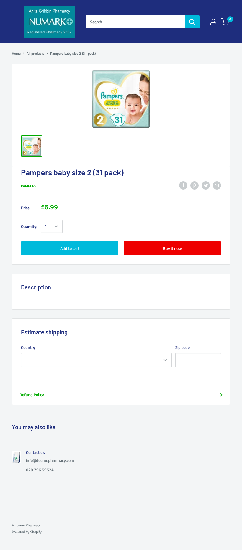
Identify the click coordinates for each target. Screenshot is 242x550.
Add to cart (69, 248)
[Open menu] (15, 22)
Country (28, 347)
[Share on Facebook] (183, 185)
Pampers (28, 186)
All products (35, 53)
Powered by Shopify (27, 532)
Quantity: (29, 226)
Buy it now (172, 248)
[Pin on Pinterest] (194, 185)
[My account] (213, 22)
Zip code (182, 347)
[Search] (192, 21)
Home (16, 53)
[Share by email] (217, 185)
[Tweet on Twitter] (206, 185)
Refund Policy (31, 395)
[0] (225, 21)
